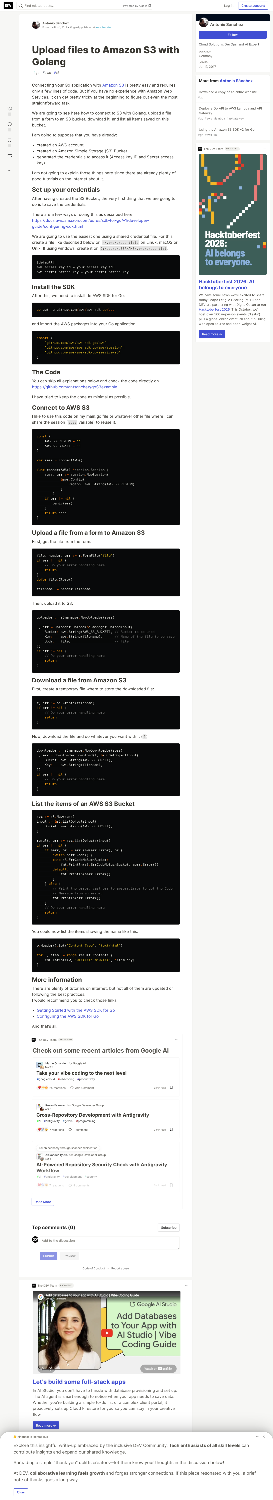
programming (86, 1121)
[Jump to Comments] (9, 126)
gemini (68, 1121)
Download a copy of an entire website (227, 94)
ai (39, 1121)
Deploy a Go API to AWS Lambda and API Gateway (230, 113)
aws (47, 73)
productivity (86, 1079)
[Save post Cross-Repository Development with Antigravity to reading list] (171, 1129)
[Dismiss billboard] (264, 1436)
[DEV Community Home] (8, 6)
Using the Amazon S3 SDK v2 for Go (226, 131)
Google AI (79, 1063)
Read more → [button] (46, 1425)
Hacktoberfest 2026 (214, 309)
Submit (48, 1256)
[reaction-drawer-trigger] (9, 110)
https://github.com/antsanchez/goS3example (74, 387)
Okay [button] (21, 1492)
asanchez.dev (103, 27)
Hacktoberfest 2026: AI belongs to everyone (226, 284)
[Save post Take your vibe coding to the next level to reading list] (171, 1088)
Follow (233, 35)
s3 (57, 73)
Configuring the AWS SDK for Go (68, 1016)
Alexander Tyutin (56, 1155)
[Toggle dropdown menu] (177, 1039)
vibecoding (66, 1079)
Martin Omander (56, 1063)
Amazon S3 (113, 85)
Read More (43, 1202)
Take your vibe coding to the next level (81, 1073)
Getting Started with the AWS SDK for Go (76, 1010)
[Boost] (9, 156)
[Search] (21, 5)
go (37, 73)
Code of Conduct (94, 1268)
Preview (70, 1256)
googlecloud (46, 1079)
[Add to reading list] (9, 142)
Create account (253, 6)
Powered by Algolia (135, 5)
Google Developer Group (88, 1105)
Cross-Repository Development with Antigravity (92, 1115)
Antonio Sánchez (55, 23)
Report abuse (120, 1268)
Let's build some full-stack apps (79, 1381)
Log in (228, 6)
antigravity (52, 1121)
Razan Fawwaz (55, 1105)
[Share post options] (10, 170)
